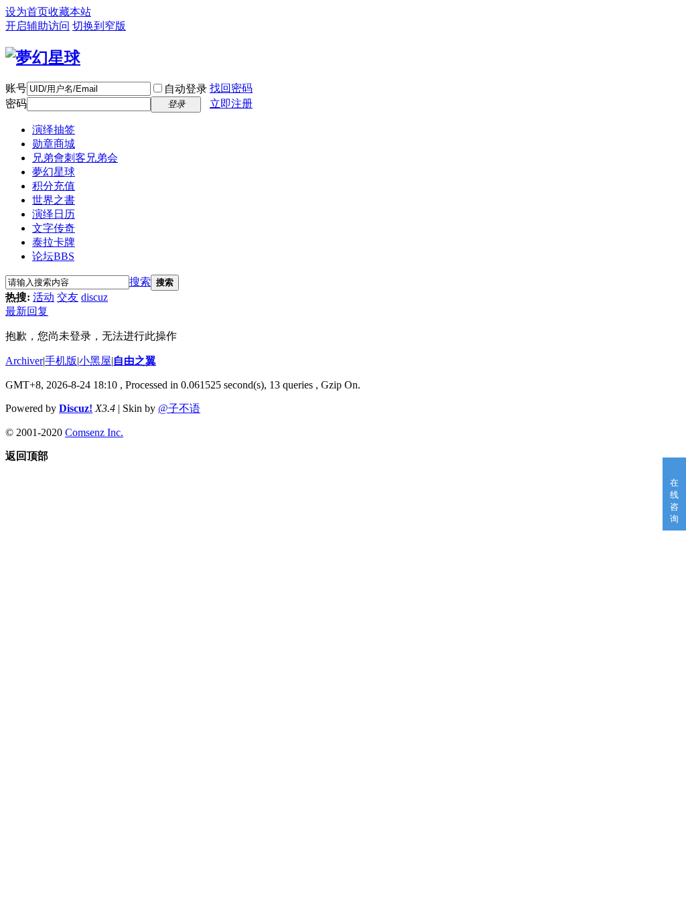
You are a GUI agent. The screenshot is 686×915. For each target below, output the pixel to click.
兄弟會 (75, 157)
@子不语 (179, 408)
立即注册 (231, 103)
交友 (67, 297)
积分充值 (53, 186)
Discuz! (75, 408)
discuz (94, 297)
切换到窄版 (99, 25)
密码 (16, 103)
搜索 (140, 281)
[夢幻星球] (42, 57)
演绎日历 (53, 214)
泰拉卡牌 (53, 242)
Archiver (24, 360)
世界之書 (53, 200)
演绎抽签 (53, 129)
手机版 (61, 360)
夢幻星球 (53, 172)
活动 (43, 297)
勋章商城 (53, 143)
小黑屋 (95, 360)
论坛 (53, 256)
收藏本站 (69, 11)
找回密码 (231, 88)
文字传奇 (53, 228)
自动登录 (185, 88)
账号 (16, 88)
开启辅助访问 (37, 25)
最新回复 (26, 311)
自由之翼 (134, 360)
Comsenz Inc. (94, 432)
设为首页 (26, 11)
